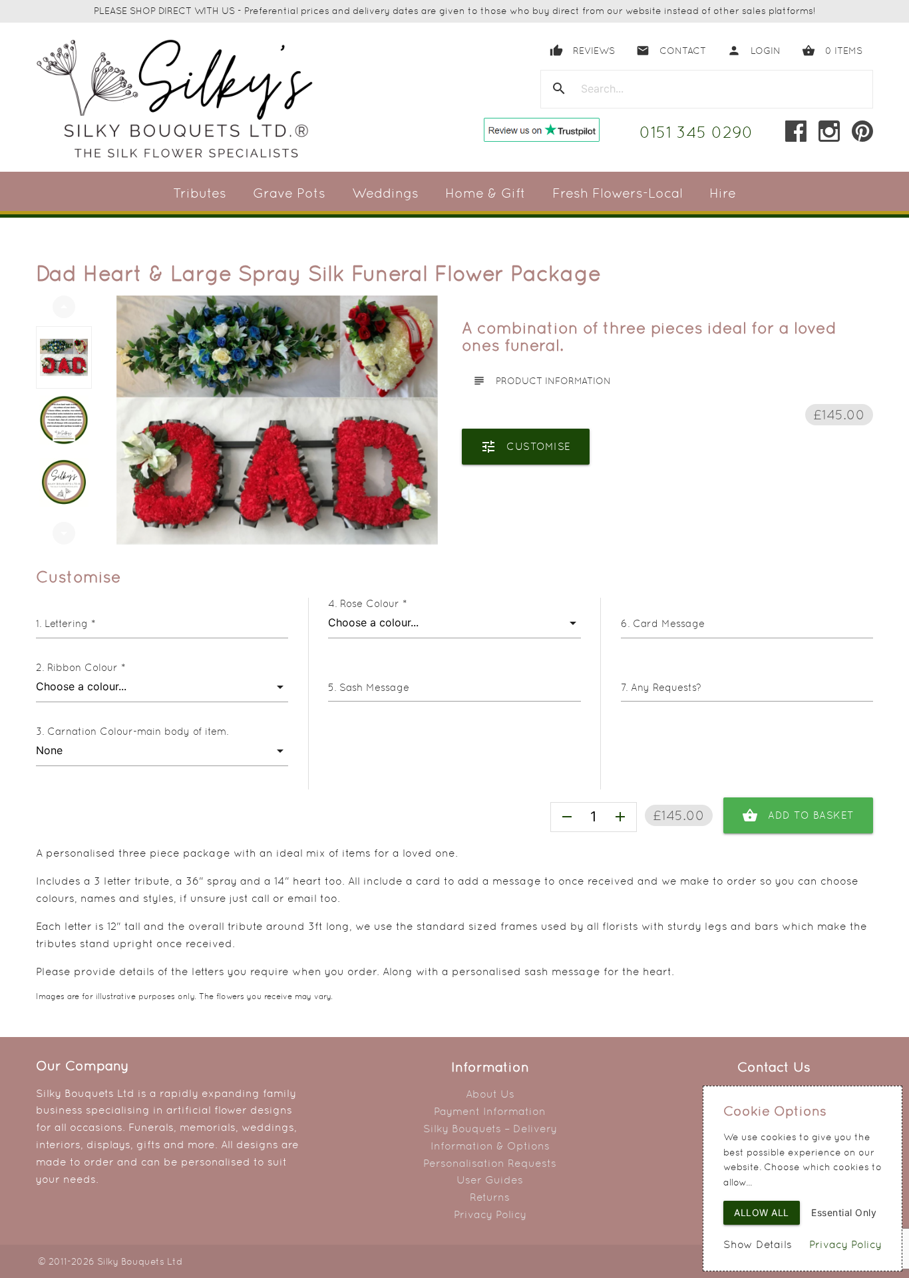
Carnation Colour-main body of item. (137, 731)
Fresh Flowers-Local (617, 193)
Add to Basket (798, 815)
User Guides (489, 1179)
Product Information (541, 380)
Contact (671, 50)
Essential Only (843, 1212)
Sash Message (374, 687)
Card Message (669, 623)
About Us (490, 1094)
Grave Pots (289, 193)
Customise (525, 447)
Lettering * (70, 623)
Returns (490, 1197)
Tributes (199, 193)
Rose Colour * (373, 603)
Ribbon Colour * (86, 667)
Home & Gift (485, 193)
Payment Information (490, 1111)
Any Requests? (666, 687)
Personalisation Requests (489, 1163)
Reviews (582, 50)
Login (754, 50)
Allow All (761, 1212)
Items (832, 50)
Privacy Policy (490, 1214)
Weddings (385, 193)
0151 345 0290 (696, 132)
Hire (722, 193)
